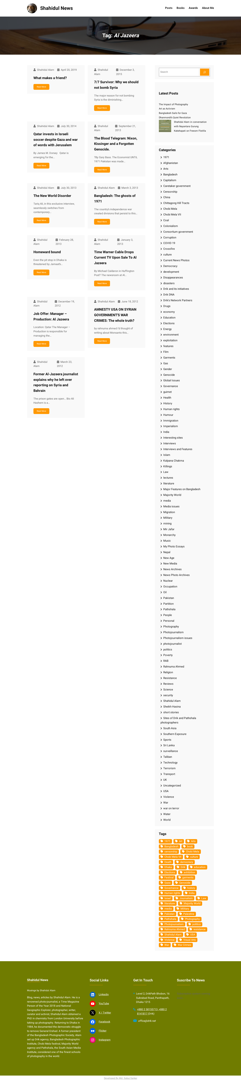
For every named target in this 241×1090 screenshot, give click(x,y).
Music (167, 541)
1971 (166, 157)
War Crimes (184, 945)
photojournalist (172, 644)
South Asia (169, 728)
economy (169, 312)
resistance (199, 929)
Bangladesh (170, 174)
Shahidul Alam (172, 701)
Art (180, 841)
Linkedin (104, 994)
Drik (183, 867)
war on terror (171, 808)
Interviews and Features (177, 449)
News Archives (172, 569)
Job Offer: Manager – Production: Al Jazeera (51, 316)
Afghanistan (170, 163)
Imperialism (170, 426)
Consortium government (178, 232)
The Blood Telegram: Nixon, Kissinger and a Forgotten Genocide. (115, 144)
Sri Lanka (169, 745)
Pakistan (168, 598)
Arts (165, 169)
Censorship (170, 192)
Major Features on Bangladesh (181, 489)
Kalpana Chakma (173, 461)
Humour (168, 415)
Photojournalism (173, 632)
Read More (41, 86)
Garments (169, 358)
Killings (167, 466)
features (168, 346)
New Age (168, 558)
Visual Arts (189, 940)
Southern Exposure (174, 734)
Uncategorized (172, 785)
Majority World (172, 495)
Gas (165, 363)
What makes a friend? (50, 78)
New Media (170, 563)
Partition (168, 604)
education (200, 867)
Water (167, 814)
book (190, 846)
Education (169, 318)
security (168, 695)
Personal (168, 621)
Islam (166, 455)
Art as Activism (167, 108)
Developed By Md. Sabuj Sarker (120, 1078)
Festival (169, 877)
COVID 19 (169, 243)
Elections (169, 323)
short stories (171, 712)
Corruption (169, 237)
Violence (168, 797)
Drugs (167, 306)
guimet (167, 392)
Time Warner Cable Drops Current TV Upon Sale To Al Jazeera (115, 258)
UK (165, 780)
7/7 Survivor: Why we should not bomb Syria (116, 85)
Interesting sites (173, 438)
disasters (169, 283)
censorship (170, 852)
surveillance (170, 751)
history (191, 888)
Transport (169, 774)
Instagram (104, 1040)
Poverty (168, 655)
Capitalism (169, 180)
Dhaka (168, 867)
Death (167, 862)
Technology (170, 763)
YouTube (104, 1003)
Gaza (167, 883)
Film (166, 352)
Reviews (168, 684)
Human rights (171, 409)
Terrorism (169, 768)
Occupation (170, 586)
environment (171, 335)
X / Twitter (105, 1013)
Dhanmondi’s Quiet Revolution (175, 117)
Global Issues (171, 380)
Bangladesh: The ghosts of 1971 (115, 198)
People (167, 615)
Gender (167, 369)
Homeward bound (47, 252)
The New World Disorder (52, 195)
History (167, 403)
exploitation (170, 340)
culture (167, 255)
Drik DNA (168, 295)
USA (166, 791)
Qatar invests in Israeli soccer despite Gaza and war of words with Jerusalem (55, 140)
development (171, 272)
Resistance (170, 678)
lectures (168, 478)
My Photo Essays (174, 546)
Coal (166, 220)
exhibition (189, 872)
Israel (167, 898)
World (167, 820)
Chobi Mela (170, 209)
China (166, 197)
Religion (168, 672)
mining (167, 523)
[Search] (204, 72)
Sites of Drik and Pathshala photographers (178, 720)
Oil (165, 592)
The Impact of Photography (173, 104)
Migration (169, 512)
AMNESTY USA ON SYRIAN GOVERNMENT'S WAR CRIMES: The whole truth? (115, 315)
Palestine (188, 914)
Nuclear (168, 581)
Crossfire (169, 249)
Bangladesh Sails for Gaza (173, 113)
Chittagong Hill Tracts (176, 203)
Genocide (169, 375)
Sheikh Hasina (172, 707)
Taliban (167, 757)
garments (187, 877)
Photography (171, 626)
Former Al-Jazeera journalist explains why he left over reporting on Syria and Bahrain (55, 382)
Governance (170, 386)
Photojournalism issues (177, 638)
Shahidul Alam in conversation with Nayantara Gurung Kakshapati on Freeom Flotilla (190, 126)
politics (167, 649)
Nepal (166, 552)
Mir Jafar (168, 529)
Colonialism (170, 226)
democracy (186, 862)
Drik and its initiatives (176, 289)
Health (167, 398)
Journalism (186, 898)
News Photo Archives (176, 575)
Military (167, 518)
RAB (165, 661)
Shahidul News (56, 8)
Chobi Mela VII (172, 214)
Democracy (170, 266)
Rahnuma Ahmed (173, 667)
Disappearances (173, 277)
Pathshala (169, 609)
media (167, 501)
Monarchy (169, 535)
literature (168, 483)
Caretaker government (177, 186)
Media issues (171, 506)
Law (165, 472)
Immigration (170, 421)
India (166, 432)
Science (168, 690)
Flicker (102, 1031)
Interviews (169, 443)
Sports (167, 740)
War (165, 803)
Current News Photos (176, 260)
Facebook (104, 1022)
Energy (167, 329)
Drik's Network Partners (177, 300)
